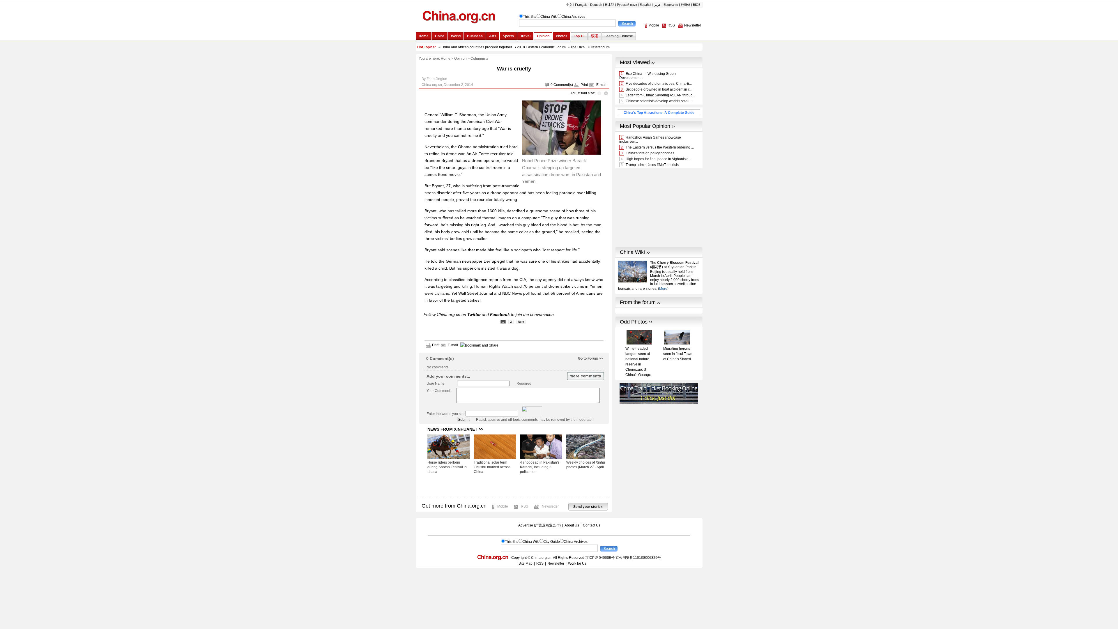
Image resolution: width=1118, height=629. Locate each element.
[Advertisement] (514, 485)
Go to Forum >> (590, 358)
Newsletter (550, 506)
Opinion (460, 58)
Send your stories (588, 507)
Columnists (479, 58)
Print (584, 85)
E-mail (601, 85)
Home (445, 58)
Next (521, 321)
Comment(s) (563, 85)
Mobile (502, 506)
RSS (524, 506)
